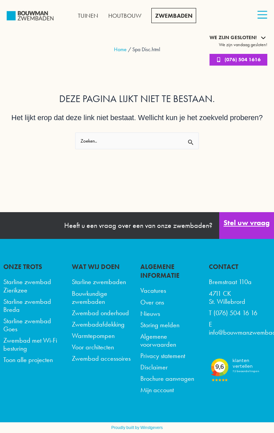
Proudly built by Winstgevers (137, 427)
